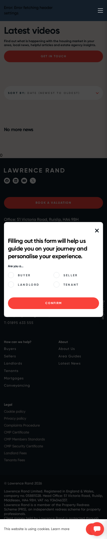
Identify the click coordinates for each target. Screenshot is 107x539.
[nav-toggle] (100, 10)
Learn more (60, 529)
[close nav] (97, 231)
